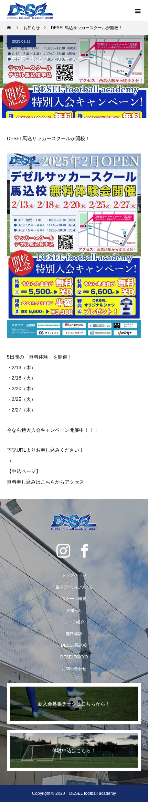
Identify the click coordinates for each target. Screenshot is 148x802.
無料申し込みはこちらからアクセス (45, 482)
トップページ (74, 575)
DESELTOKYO (74, 657)
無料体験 (74, 633)
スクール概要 (74, 598)
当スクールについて (74, 587)
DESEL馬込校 (74, 645)
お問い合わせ (74, 668)
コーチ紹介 (74, 622)
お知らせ (74, 610)
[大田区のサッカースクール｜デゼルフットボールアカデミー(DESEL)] (74, 521)
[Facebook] (84, 550)
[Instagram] (63, 550)
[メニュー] (137, 10)
